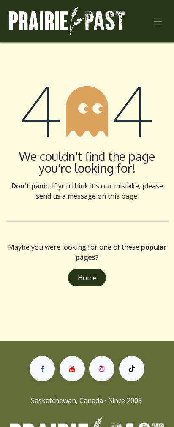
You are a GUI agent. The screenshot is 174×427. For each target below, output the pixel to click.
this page (122, 196)
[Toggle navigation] (158, 21)
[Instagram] (101, 368)
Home (87, 278)
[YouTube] (72, 368)
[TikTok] (131, 368)
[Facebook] (42, 368)
